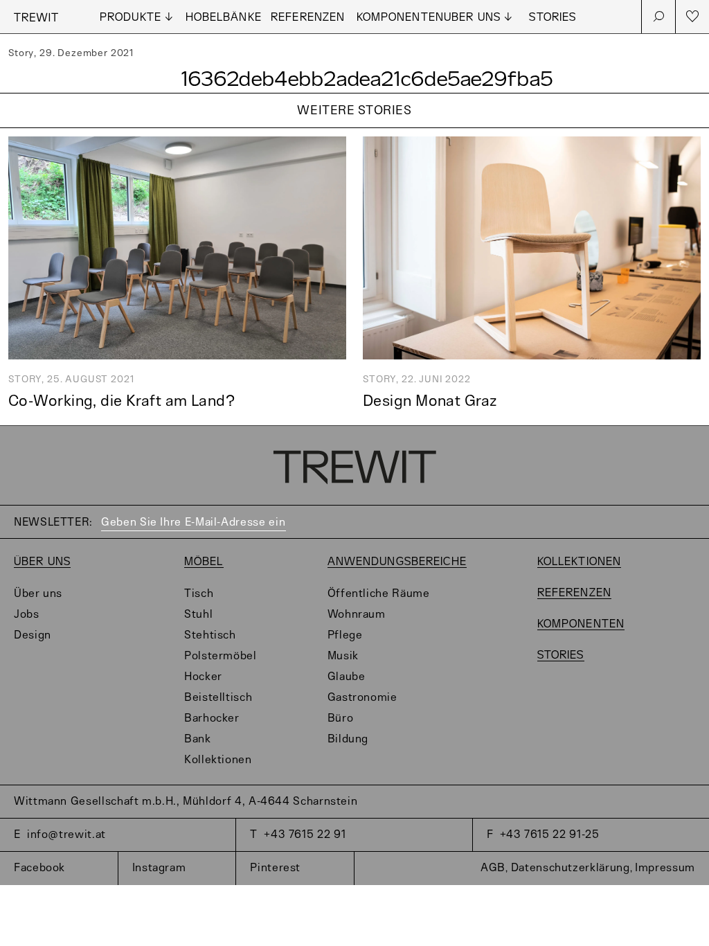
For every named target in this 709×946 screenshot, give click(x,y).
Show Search (658, 16)
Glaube (346, 677)
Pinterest (275, 868)
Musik (343, 656)
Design (32, 635)
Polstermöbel (220, 656)
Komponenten (400, 18)
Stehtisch (210, 635)
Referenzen (308, 18)
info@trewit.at (66, 835)
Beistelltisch (218, 698)
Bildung (347, 739)
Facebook (39, 868)
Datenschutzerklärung (570, 868)
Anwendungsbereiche (397, 562)
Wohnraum (356, 615)
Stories (552, 18)
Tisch (198, 594)
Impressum (665, 868)
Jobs (26, 615)
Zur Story (354, 128)
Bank (197, 739)
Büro (340, 718)
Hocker (203, 677)
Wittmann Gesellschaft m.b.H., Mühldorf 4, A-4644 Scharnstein (185, 801)
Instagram (159, 868)
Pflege (345, 635)
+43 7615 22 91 (304, 835)
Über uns (42, 562)
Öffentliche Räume (378, 594)
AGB (493, 868)
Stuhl (198, 615)
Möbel (204, 562)
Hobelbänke (224, 18)
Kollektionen (218, 760)
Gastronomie (362, 698)
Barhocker (212, 718)
